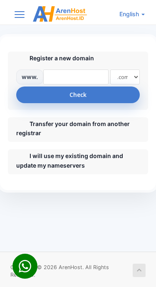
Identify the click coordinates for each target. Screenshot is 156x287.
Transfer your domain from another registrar (73, 128)
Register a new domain (62, 58)
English (130, 13)
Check (78, 95)
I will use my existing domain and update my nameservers (69, 160)
